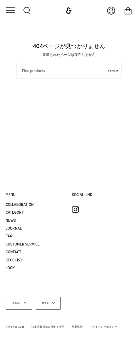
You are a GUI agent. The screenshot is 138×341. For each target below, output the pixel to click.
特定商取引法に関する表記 (47, 326)
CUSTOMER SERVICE (23, 244)
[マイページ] (111, 10)
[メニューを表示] (10, 10)
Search (113, 70)
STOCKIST (14, 260)
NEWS (11, 220)
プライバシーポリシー (103, 326)
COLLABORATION (20, 204)
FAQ (9, 236)
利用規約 (77, 326)
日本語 (16, 303)
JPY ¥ (45, 303)
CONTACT (13, 252)
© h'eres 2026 (15, 326)
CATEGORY (15, 212)
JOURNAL (14, 228)
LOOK (10, 268)
